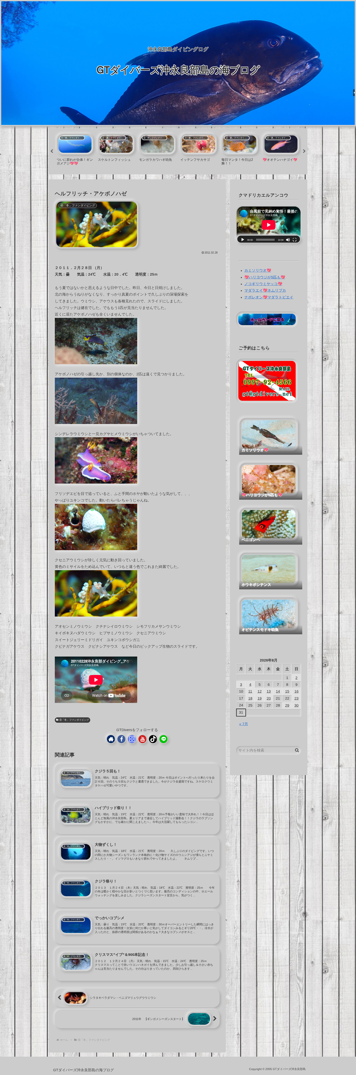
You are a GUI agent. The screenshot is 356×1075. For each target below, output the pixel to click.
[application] (269, 225)
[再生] (243, 240)
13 (269, 691)
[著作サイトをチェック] (111, 739)
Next (304, 151)
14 (278, 691)
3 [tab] (184, 177)
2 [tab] (178, 177)
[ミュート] (288, 240)
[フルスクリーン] (295, 240)
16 (296, 691)
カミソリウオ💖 (257, 270)
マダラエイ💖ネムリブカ (265, 290)
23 (296, 698)
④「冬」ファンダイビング (74, 719)
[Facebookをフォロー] (121, 739)
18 (250, 698)
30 (296, 705)
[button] (297, 750)
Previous (52, 151)
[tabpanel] (75, 150)
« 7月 (243, 724)
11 (250, 691)
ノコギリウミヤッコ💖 (263, 284)
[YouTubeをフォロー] (142, 739)
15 (287, 691)
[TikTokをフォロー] (153, 739)
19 (260, 698)
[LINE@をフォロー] (163, 739)
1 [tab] (172, 177)
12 (260, 691)
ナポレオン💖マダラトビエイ (268, 297)
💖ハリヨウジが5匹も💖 (264, 277)
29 (287, 705)
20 (269, 698)
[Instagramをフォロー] (132, 739)
